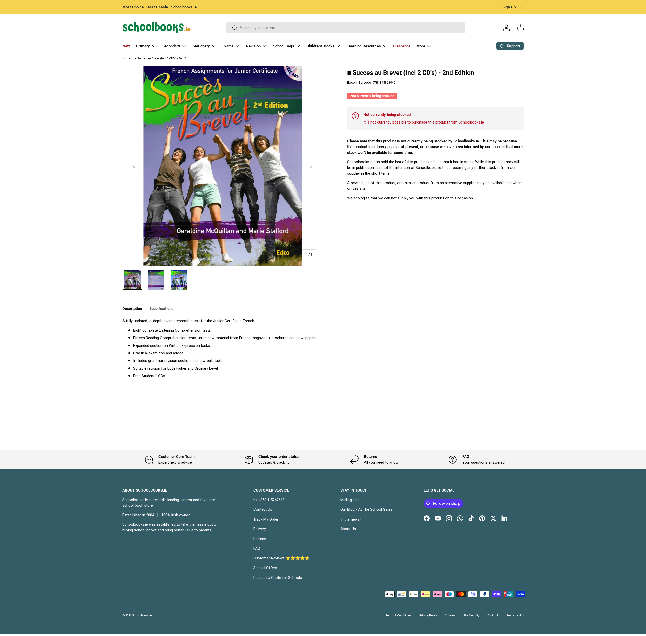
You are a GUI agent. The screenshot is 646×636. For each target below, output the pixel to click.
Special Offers (265, 568)
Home (126, 58)
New (126, 46)
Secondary (171, 46)
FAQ (256, 548)
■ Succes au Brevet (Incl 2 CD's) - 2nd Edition (163, 58)
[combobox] (345, 27)
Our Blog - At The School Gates (366, 509)
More (420, 46)
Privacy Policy (428, 615)
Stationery (201, 46)
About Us (348, 529)
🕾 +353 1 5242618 (269, 500)
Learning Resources (364, 46)
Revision (253, 46)
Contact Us (262, 509)
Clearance (401, 46)
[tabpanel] (222, 348)
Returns (259, 538)
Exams (228, 46)
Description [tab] (132, 308)
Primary (143, 46)
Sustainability (515, 615)
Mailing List (349, 500)
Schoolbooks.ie (142, 615)
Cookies (450, 615)
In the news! (350, 519)
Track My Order (265, 519)
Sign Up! (509, 7)
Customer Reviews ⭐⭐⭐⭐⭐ (281, 558)
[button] (520, 27)
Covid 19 (492, 615)
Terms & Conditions (398, 615)
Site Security (471, 615)
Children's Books (320, 46)
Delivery (259, 529)
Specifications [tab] (161, 308)
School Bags (283, 46)
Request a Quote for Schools (277, 577)
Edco (351, 82)
